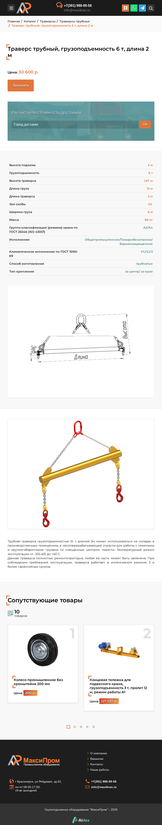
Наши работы (99, 769)
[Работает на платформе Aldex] (81, 819)
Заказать (21, 85)
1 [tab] (68, 727)
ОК (145, 124)
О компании (98, 753)
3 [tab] (81, 727)
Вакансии (96, 758)
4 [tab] (87, 727)
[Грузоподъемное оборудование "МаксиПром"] (23, 7)
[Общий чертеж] (81, 342)
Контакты (96, 764)
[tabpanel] (43, 663)
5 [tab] (94, 727)
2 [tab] (75, 727)
